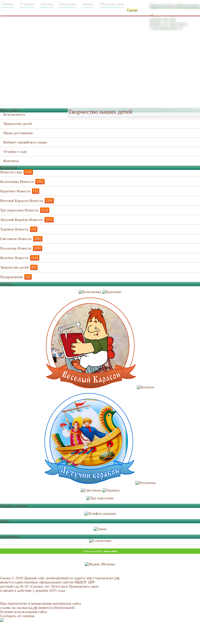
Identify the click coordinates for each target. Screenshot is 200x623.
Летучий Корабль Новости (21, 220)
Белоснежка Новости (17, 182)
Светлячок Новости (15, 239)
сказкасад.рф (27, 608)
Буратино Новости (15, 191)
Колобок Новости (14, 258)
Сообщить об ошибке (17, 616)
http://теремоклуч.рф (102, 578)
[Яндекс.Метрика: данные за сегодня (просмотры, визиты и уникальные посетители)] (100, 564)
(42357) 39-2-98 (162, 19)
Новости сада (11, 172)
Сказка (132, 9)
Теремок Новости (14, 229)
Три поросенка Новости (19, 210)
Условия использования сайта (23, 612)
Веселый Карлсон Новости (21, 201)
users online (110, 551)
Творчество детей (14, 267)
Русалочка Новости (15, 248)
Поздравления (11, 277)
